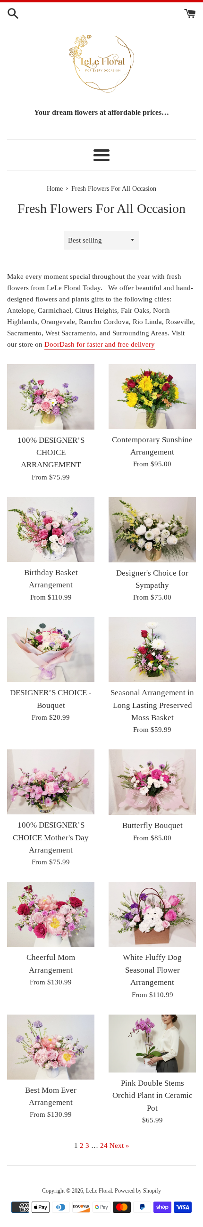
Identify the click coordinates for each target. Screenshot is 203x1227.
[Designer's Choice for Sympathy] (152, 529)
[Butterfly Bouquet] (152, 782)
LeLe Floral (99, 1190)
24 (104, 1145)
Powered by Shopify (138, 1190)
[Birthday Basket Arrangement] (50, 529)
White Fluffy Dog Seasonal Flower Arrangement (152, 970)
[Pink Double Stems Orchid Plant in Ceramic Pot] (152, 1044)
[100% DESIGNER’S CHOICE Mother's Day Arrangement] (50, 781)
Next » (119, 1145)
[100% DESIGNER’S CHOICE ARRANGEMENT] (50, 397)
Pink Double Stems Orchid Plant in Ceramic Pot (152, 1096)
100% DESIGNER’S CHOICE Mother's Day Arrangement (51, 837)
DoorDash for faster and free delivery (99, 344)
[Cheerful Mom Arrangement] (50, 914)
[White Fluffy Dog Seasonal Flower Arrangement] (152, 914)
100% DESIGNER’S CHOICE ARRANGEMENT (51, 453)
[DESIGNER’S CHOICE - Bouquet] (50, 649)
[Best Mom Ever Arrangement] (50, 1047)
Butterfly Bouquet (152, 825)
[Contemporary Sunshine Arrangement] (152, 396)
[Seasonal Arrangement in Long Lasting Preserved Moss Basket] (152, 649)
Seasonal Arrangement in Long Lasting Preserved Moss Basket (152, 705)
